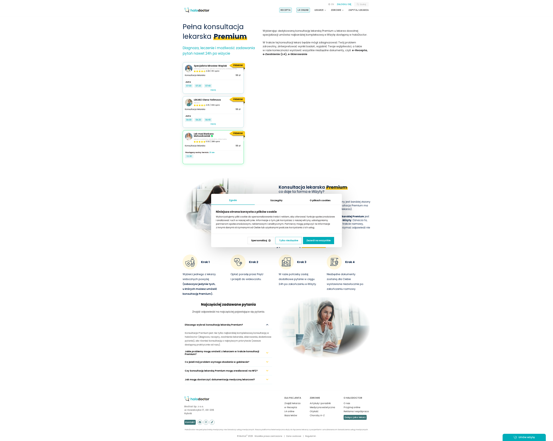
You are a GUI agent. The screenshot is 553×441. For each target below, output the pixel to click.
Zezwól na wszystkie (318, 240)
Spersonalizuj (259, 240)
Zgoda (233, 200)
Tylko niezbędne (288, 240)
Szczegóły (276, 200)
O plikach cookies (320, 200)
